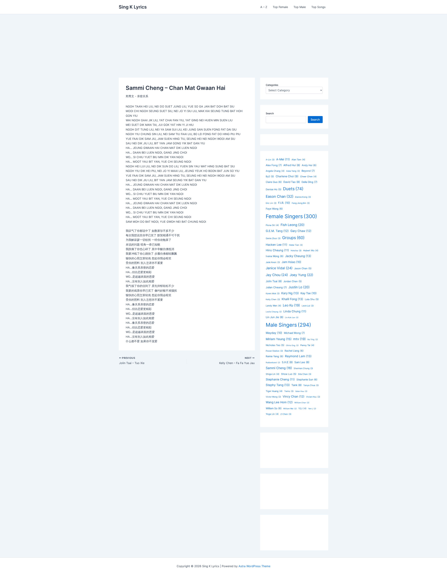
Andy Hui (309, 165)
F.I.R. (284, 203)
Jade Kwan (273, 262)
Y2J (302, 408)
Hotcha (296, 250)
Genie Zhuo (273, 238)
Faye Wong (274, 208)
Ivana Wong (274, 256)
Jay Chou (277, 275)
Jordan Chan (292, 281)
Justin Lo (299, 287)
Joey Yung (301, 275)
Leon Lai (308, 306)
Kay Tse (309, 293)
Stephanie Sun (306, 379)
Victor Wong (273, 397)
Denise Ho (273, 189)
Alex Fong (274, 165)
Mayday (274, 333)
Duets (293, 188)
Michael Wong (294, 333)
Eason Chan (279, 196)
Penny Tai (307, 345)
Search (270, 113)
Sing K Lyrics (133, 7)
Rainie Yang (274, 356)
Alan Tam (298, 159)
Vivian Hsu (313, 397)
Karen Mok (273, 293)
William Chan (301, 403)
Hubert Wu (310, 250)
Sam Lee (301, 362)
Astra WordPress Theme (254, 566)
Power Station (274, 351)
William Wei (290, 408)
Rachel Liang (294, 350)
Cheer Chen (308, 176)
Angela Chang (275, 171)
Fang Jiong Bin (301, 203)
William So (273, 408)
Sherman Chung (303, 368)
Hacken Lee (276, 244)
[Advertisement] (223, 40)
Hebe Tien (296, 245)
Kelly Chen (273, 299)
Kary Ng (290, 293)
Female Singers (291, 216)
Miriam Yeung (278, 339)
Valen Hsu (301, 391)
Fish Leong (293, 225)
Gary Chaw (300, 231)
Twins (289, 391)
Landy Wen (273, 305)
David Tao (291, 182)
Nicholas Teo (275, 345)
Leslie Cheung (274, 312)
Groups (293, 237)
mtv (299, 339)
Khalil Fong (292, 299)
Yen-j (312, 408)
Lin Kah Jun (291, 317)
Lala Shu (312, 299)
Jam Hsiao (291, 262)
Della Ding (309, 182)
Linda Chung (294, 311)
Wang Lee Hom (279, 402)
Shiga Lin (272, 374)
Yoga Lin (272, 414)
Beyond (308, 170)
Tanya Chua (311, 385)
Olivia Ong (292, 345)
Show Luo (288, 374)
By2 (270, 176)
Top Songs (318, 7)
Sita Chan (304, 374)
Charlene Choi (287, 176)
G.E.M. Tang (277, 231)
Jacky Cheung (298, 256)
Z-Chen (285, 414)
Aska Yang (293, 171)
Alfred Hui (291, 165)
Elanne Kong (303, 197)
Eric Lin (271, 203)
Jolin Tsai (274, 281)
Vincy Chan (293, 396)
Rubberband (273, 362)
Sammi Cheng (279, 368)
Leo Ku (291, 305)
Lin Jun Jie (274, 317)
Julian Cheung (276, 287)
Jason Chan (303, 268)
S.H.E (287, 362)
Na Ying (312, 339)
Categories (272, 84)
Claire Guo (274, 181)
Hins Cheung (277, 250)
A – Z (263, 7)
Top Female (280, 7)
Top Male (300, 7)
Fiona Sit (272, 225)
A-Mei (283, 159)
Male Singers (288, 325)
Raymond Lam (298, 356)
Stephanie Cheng (280, 379)
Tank (296, 385)
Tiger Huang (274, 391)
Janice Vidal (279, 268)
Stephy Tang (278, 385)
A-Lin (270, 159)
